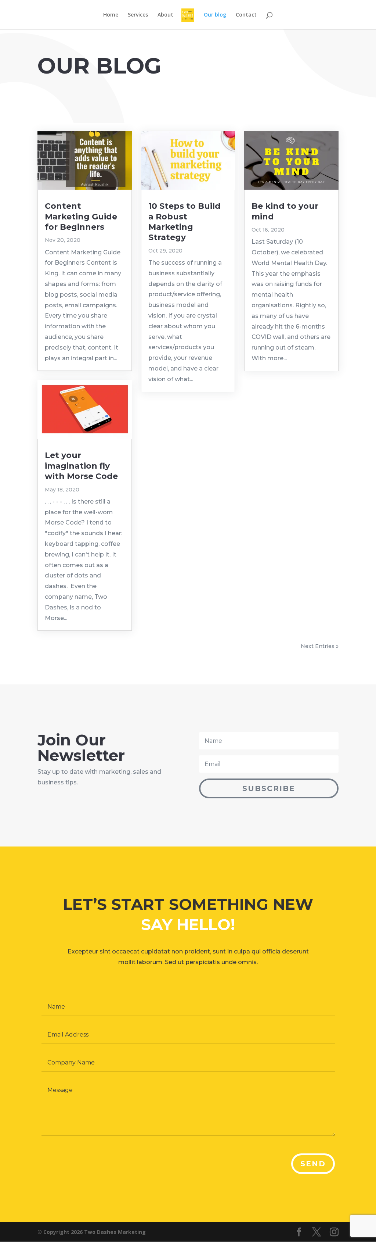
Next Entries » (320, 646)
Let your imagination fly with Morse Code (81, 465)
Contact (246, 15)
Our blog (215, 15)
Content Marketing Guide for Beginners (81, 216)
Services (138, 15)
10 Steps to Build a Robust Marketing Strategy (184, 221)
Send (313, 1163)
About (165, 15)
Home (110, 15)
